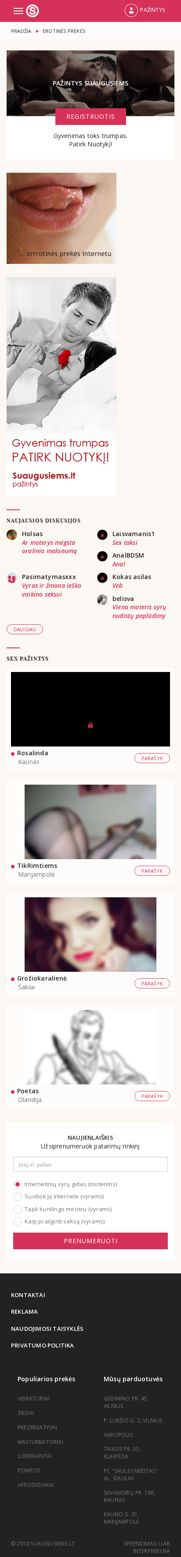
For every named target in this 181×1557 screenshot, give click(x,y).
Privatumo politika (42, 1345)
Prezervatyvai (38, 1427)
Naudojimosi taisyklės (47, 1329)
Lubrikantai (34, 1456)
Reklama (24, 1311)
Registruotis (90, 116)
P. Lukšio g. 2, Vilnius (133, 1420)
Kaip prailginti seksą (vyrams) (65, 1221)
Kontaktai (28, 1295)
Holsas (32, 534)
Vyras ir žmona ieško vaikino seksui (51, 589)
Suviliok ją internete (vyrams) (64, 1196)
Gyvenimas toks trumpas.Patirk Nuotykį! (91, 140)
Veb (117, 585)
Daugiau (25, 629)
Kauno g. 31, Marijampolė (121, 1518)
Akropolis (118, 1435)
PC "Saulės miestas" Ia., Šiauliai (131, 1474)
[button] (144, 11)
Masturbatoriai (40, 1442)
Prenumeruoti (91, 1241)
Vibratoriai (34, 1398)
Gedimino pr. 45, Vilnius (126, 1402)
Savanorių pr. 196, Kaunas (130, 1496)
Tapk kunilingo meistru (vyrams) (68, 1209)
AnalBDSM (128, 555)
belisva (123, 598)
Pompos (29, 1470)
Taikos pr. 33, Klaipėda (122, 1452)
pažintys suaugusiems (90, 83)
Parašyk (152, 758)
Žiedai (26, 1413)
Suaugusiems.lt (33, 11)
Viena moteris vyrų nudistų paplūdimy (139, 611)
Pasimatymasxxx (49, 576)
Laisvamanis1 (133, 534)
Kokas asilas (131, 576)
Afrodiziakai (36, 1485)
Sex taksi (125, 542)
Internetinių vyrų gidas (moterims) (71, 1184)
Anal (118, 564)
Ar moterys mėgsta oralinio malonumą (49, 546)
